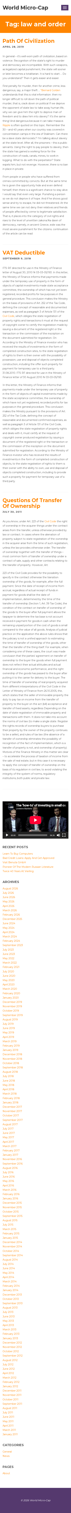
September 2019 (13, 1015)
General (7, 1451)
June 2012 (9, 1368)
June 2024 (9, 923)
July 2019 (8, 1023)
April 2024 (8, 932)
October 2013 (11, 1299)
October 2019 (11, 1010)
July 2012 (8, 1364)
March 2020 (10, 988)
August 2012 (10, 1360)
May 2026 (8, 901)
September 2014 (13, 1255)
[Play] (7, 835)
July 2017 (8, 1128)
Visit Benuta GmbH (14, 862)
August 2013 (10, 1307)
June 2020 (9, 975)
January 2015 (10, 1237)
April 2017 (8, 1141)
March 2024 (10, 936)
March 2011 (9, 1430)
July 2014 (8, 1264)
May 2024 (8, 927)
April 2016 (8, 1185)
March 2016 (9, 1189)
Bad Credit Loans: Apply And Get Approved (28, 858)
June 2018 (9, 1080)
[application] (35, 820)
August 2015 (10, 1220)
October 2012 (11, 1351)
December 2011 (12, 1390)
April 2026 (8, 906)
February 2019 (11, 1045)
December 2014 (12, 1242)
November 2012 (12, 1347)
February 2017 (11, 1150)
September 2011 (12, 1403)
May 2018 (8, 1085)
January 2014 (10, 1290)
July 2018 (8, 1076)
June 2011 (8, 1416)
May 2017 (8, 1137)
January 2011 (10, 1434)
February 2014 (11, 1285)
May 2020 (9, 980)
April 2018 (8, 1089)
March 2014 (10, 1281)
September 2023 (13, 945)
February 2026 (11, 914)
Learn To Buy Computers (18, 853)
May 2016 (8, 1181)
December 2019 (12, 1002)
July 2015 (8, 1224)
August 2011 (10, 1408)
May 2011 (8, 1421)
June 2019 (9, 1028)
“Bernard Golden (50, 90)
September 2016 (13, 1163)
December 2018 (12, 1054)
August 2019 (10, 1019)
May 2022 (8, 958)
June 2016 (9, 1176)
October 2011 (10, 1399)
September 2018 (13, 1067)
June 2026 (9, 897)
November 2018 (12, 1058)
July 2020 (8, 971)
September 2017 (13, 1120)
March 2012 (9, 1377)
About (6, 1473)
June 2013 (9, 1316)
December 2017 (12, 1106)
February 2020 (11, 993)
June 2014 (9, 1268)
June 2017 (9, 1133)
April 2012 (8, 1373)
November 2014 (12, 1246)
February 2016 (11, 1194)
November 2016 (12, 1159)
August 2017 (10, 1124)
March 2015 (9, 1229)
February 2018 (11, 1098)
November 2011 (12, 1395)
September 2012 (13, 1355)
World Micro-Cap (25, 8)
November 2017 (12, 1111)
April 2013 (8, 1325)
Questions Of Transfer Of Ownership (32, 503)
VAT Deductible (24, 253)
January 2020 (11, 997)
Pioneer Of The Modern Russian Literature (28, 866)
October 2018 (11, 1063)
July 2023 (8, 949)
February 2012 (11, 1382)
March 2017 (10, 1146)
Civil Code (8, 316)
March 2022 (10, 962)
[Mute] (58, 835)
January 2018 (10, 1102)
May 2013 (8, 1320)
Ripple (6, 125)
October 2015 (11, 1211)
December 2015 (12, 1202)
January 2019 (10, 1050)
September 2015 (12, 1216)
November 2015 (12, 1207)
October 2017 (11, 1115)
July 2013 (8, 1312)
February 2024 (11, 940)
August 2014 (10, 1259)
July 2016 (8, 1172)
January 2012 (10, 1386)
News (6, 1456)
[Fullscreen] (64, 835)
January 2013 (10, 1338)
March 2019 (10, 1041)
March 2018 (10, 1093)
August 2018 (10, 1071)
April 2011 (8, 1425)
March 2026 (10, 910)
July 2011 (8, 1412)
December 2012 (12, 1342)
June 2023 (9, 954)
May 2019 (8, 1032)
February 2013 (11, 1333)
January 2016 (10, 1198)
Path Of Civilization (29, 41)
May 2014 (8, 1272)
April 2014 (8, 1277)
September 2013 (13, 1303)
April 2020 (9, 984)
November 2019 (12, 1006)
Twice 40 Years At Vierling (18, 871)
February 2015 (11, 1233)
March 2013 (9, 1329)
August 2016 (10, 1168)
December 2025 (12, 919)
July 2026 (8, 892)
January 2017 (10, 1154)
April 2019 (8, 1037)
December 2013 (12, 1294)
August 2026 (10, 888)
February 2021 (11, 967)
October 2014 (11, 1251)
